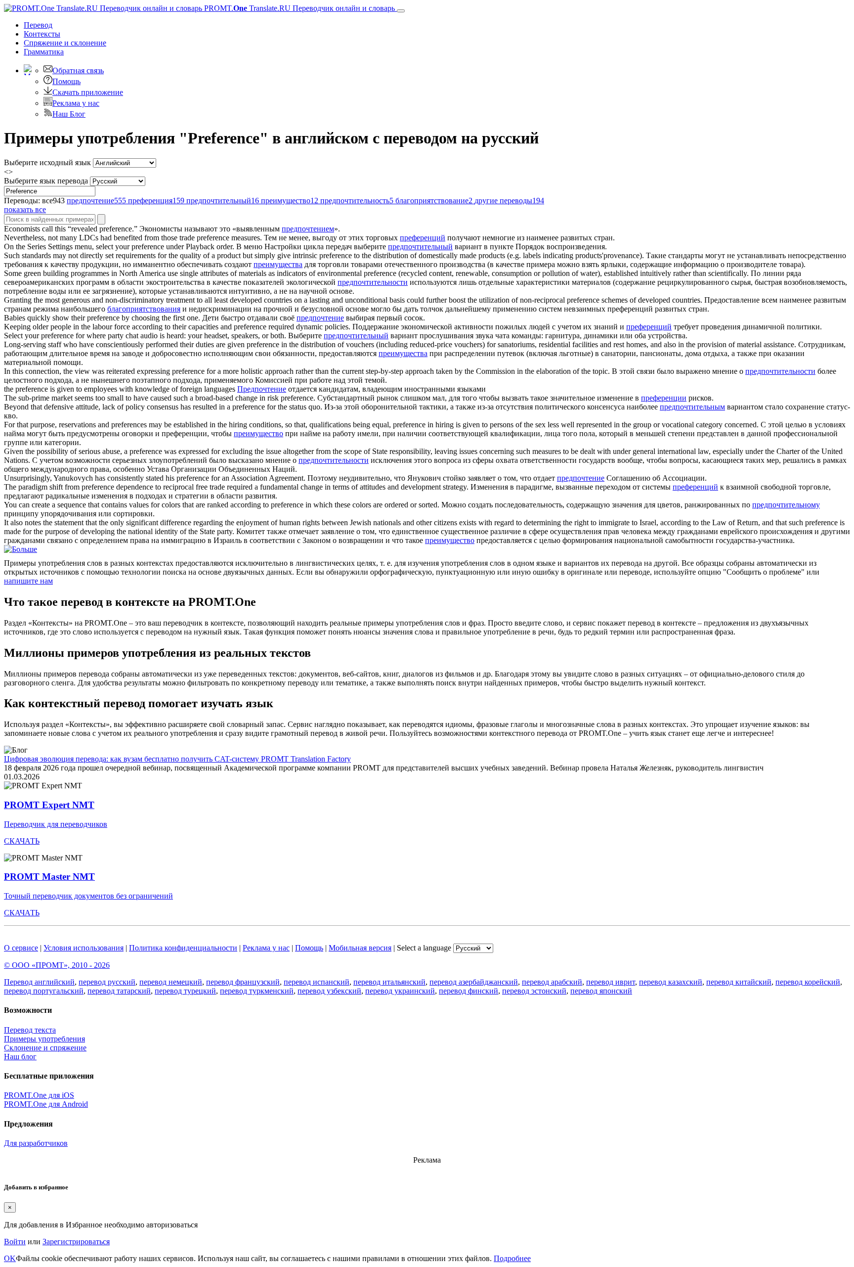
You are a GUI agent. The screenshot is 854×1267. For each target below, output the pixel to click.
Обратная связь (78, 70)
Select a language (424, 948)
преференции (663, 398)
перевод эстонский (534, 991)
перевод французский (243, 982)
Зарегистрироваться (76, 1241)
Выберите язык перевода (46, 181)
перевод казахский (670, 982)
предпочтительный (420, 246)
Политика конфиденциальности (183, 948)
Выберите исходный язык (47, 162)
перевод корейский (807, 982)
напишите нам (28, 581)
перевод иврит (610, 982)
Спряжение (65, 43)
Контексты (42, 34)
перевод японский (601, 991)
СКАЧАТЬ (22, 841)
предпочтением (308, 229)
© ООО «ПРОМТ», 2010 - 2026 (57, 965)
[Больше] (20, 549)
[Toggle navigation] (401, 10)
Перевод (38, 25)
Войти (15, 1241)
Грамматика (44, 51)
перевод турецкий (185, 991)
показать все (25, 209)
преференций (422, 237)
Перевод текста (30, 1030)
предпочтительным (692, 407)
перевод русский (107, 982)
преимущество (258, 433)
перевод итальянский (389, 982)
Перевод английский (39, 982)
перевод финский (468, 991)
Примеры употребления (44, 1039)
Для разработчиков (36, 1143)
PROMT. (298, 8)
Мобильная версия (360, 948)
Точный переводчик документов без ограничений (88, 896)
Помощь (66, 81)
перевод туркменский (257, 991)
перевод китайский (738, 982)
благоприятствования (143, 309)
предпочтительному (786, 504)
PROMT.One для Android (46, 1104)
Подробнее (512, 1258)
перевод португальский (44, 991)
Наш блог (20, 1056)
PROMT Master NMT (49, 876)
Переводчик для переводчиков (55, 824)
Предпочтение (261, 389)
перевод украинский (400, 991)
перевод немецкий (170, 982)
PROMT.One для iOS (39, 1095)
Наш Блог (68, 114)
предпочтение (320, 318)
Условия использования (83, 948)
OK (10, 1258)
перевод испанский (316, 982)
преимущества (278, 264)
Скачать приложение (87, 92)
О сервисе (21, 948)
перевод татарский (119, 991)
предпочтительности (373, 282)
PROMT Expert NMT (49, 805)
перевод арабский (552, 982)
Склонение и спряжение (45, 1047)
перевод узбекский (329, 991)
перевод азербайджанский (473, 982)
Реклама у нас (75, 103)
